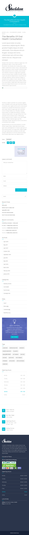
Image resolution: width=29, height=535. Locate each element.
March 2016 (6, 267)
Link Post (22, 354)
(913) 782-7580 (8, 503)
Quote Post (11, 357)
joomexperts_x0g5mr (16, 32)
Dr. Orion (4, 225)
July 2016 (6, 257)
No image (9, 139)
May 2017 (6, 244)
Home (14, 23)
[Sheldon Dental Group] (14, 7)
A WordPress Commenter (7, 223)
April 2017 (6, 248)
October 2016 (7, 251)
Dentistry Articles (7, 283)
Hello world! (4, 205)
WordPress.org (7, 312)
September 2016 (7, 254)
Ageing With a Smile (5, 210)
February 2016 (7, 270)
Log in (5, 303)
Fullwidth (15, 351)
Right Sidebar (19, 357)
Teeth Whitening (20, 360)
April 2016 (6, 264)
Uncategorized (7, 293)
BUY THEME (14, 336)
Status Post (12, 360)
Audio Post (5, 347)
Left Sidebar (15, 354)
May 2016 (6, 261)
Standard (5, 360)
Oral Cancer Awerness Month (7, 212)
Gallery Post (7, 354)
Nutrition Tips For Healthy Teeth (8, 207)
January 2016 (6, 274)
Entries (6, 306)
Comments (7, 309)
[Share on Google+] (13, 142)
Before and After (13, 347)
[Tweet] (11, 142)
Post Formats (7, 290)
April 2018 (6, 241)
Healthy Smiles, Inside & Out (12, 225)
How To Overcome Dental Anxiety (8, 215)
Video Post (5, 364)
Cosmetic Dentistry (7, 351)
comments (22, 347)
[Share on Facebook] (8, 142)
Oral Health (6, 286)
